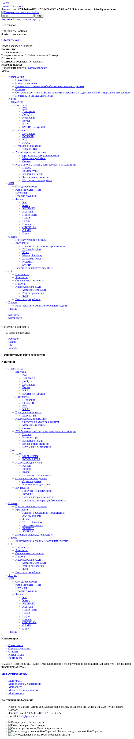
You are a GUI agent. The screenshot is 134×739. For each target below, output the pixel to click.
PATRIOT (28, 261)
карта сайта (15, 317)
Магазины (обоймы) (34, 158)
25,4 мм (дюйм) (31, 249)
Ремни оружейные (33, 293)
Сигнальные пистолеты (29, 280)
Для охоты (28, 111)
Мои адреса (15, 686)
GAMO (26, 230)
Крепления (21, 242)
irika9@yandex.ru (27, 716)
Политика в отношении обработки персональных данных (49, 86)
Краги (26, 471)
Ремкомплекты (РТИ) (28, 189)
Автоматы (21, 277)
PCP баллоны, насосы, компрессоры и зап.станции (45, 164)
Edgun (26, 220)
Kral (24, 202)
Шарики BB (29, 148)
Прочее (12, 302)
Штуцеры (21, 192)
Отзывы (20, 89)
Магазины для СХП (34, 289)
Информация (16, 76)
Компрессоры (30, 170)
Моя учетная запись (14, 673)
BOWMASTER (31, 459)
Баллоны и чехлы (32, 173)
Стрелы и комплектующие (31, 478)
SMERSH (28, 264)
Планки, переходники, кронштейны (43, 246)
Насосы (26, 167)
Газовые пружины (26, 195)
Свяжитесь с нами (12, 6)
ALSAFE (27, 211)
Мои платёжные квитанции (25, 683)
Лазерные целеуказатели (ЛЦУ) (34, 267)
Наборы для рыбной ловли (38, 497)
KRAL (26, 123)
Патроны (20, 283)
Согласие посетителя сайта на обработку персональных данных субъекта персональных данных (72, 92)
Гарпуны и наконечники (37, 490)
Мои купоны (16, 693)
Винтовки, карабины (27, 299)
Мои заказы (15, 680)
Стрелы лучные (31, 481)
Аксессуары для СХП (28, 286)
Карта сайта (15, 657)
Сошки (26, 161)
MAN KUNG (30, 456)
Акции (12, 98)
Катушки (27, 493)
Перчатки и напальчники (37, 475)
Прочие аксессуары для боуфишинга (44, 500)
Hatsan (26, 217)
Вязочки (27, 468)
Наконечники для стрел (36, 484)
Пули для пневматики (28, 145)
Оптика (12, 236)
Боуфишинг (22, 487)
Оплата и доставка (26, 83)
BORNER (28, 136)
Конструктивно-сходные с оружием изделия (41, 305)
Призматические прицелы (31, 239)
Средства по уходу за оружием (40, 155)
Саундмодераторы (26, 186)
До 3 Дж (27, 114)
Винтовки (21, 105)
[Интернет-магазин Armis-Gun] (20, 12)
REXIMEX (28, 208)
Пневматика (15, 101)
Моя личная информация (23, 690)
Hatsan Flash (29, 214)
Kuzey (26, 205)
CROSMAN (29, 227)
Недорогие (28, 117)
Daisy (25, 233)
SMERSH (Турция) (33, 126)
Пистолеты (22, 130)
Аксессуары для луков (28, 462)
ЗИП (11, 183)
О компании (22, 79)
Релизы (26, 465)
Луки (11, 450)
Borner (26, 120)
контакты (14, 314)
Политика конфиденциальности (34, 95)
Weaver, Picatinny (32, 255)
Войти (5, 2)
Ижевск (27, 224)
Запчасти (20, 199)
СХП (11, 271)
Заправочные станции (35, 177)
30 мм (25, 252)
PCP (24, 108)
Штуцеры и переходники (37, 180)
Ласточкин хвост (32, 258)
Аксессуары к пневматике (31, 152)
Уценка (12, 308)
